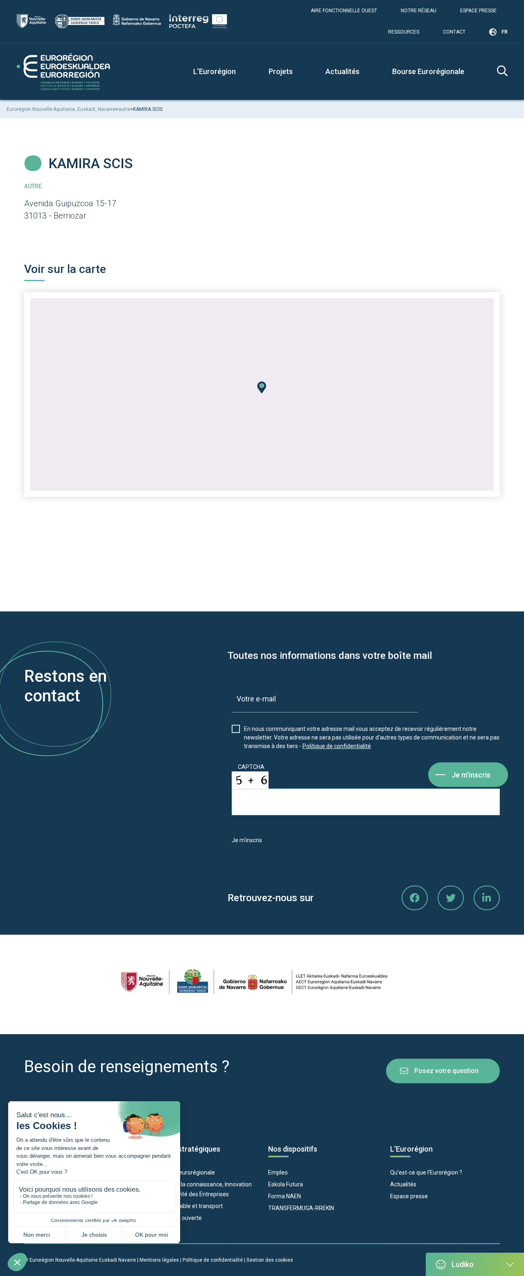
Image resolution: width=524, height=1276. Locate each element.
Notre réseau (418, 11)
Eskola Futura (285, 1184)
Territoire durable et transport (184, 1206)
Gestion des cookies (269, 1260)
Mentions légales (159, 1260)
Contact (454, 32)
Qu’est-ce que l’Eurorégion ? (426, 1172)
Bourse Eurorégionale (428, 71)
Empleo (278, 1172)
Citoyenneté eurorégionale (180, 1172)
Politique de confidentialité (337, 746)
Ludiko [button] (463, 1264)
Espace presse (478, 11)
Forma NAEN (284, 1196)
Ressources (403, 32)
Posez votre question (446, 1071)
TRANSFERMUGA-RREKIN (301, 1208)
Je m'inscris (471, 775)
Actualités (342, 71)
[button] (262, 388)
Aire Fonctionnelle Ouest (344, 11)
